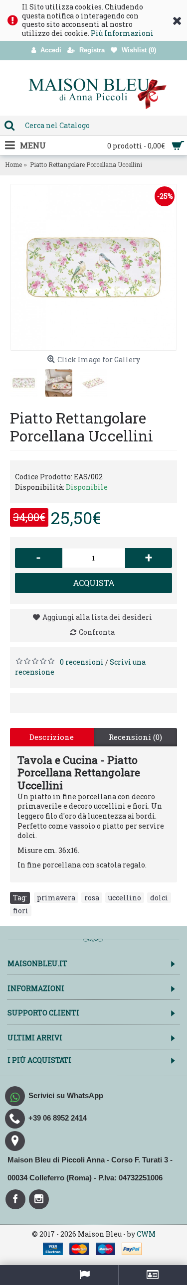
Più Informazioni (122, 33)
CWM (146, 1234)
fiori (20, 910)
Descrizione (51, 737)
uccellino (124, 897)
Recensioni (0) (135, 737)
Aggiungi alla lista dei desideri (97, 617)
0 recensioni (82, 662)
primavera (56, 897)
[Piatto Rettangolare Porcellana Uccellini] (93, 267)
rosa (91, 897)
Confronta (97, 632)
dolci (159, 897)
